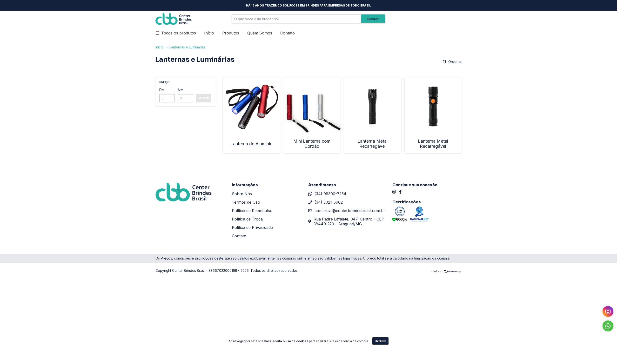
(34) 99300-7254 (330, 193)
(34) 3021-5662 (329, 202)
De (161, 90)
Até (180, 90)
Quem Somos (259, 33)
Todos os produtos (178, 33)
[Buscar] (373, 18)
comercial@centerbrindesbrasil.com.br (350, 210)
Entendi (380, 341)
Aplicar (203, 98)
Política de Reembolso (252, 210)
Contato (287, 33)
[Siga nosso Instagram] (608, 311)
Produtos (230, 33)
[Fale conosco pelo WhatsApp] (608, 325)
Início (209, 33)
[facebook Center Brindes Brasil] (400, 192)
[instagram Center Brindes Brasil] (394, 192)
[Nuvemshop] (446, 272)
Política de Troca (247, 219)
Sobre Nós (242, 193)
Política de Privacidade (252, 227)
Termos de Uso (246, 202)
